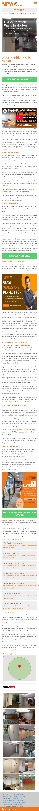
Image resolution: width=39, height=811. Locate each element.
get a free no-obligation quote (19, 513)
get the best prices (19, 79)
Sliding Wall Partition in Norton (13, 798)
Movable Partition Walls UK (10, 520)
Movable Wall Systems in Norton (13, 794)
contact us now (19, 256)
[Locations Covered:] (2, 3)
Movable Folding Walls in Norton (13, 800)
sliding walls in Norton (21, 430)
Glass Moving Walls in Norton (12, 804)
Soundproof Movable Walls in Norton (15, 802)
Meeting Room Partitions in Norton (14, 796)
